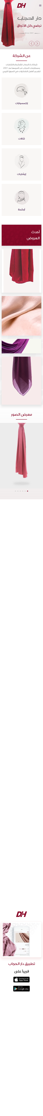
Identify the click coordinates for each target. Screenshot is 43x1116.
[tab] (27, 491)
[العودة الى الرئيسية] (21, 5)
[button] (40, 5)
